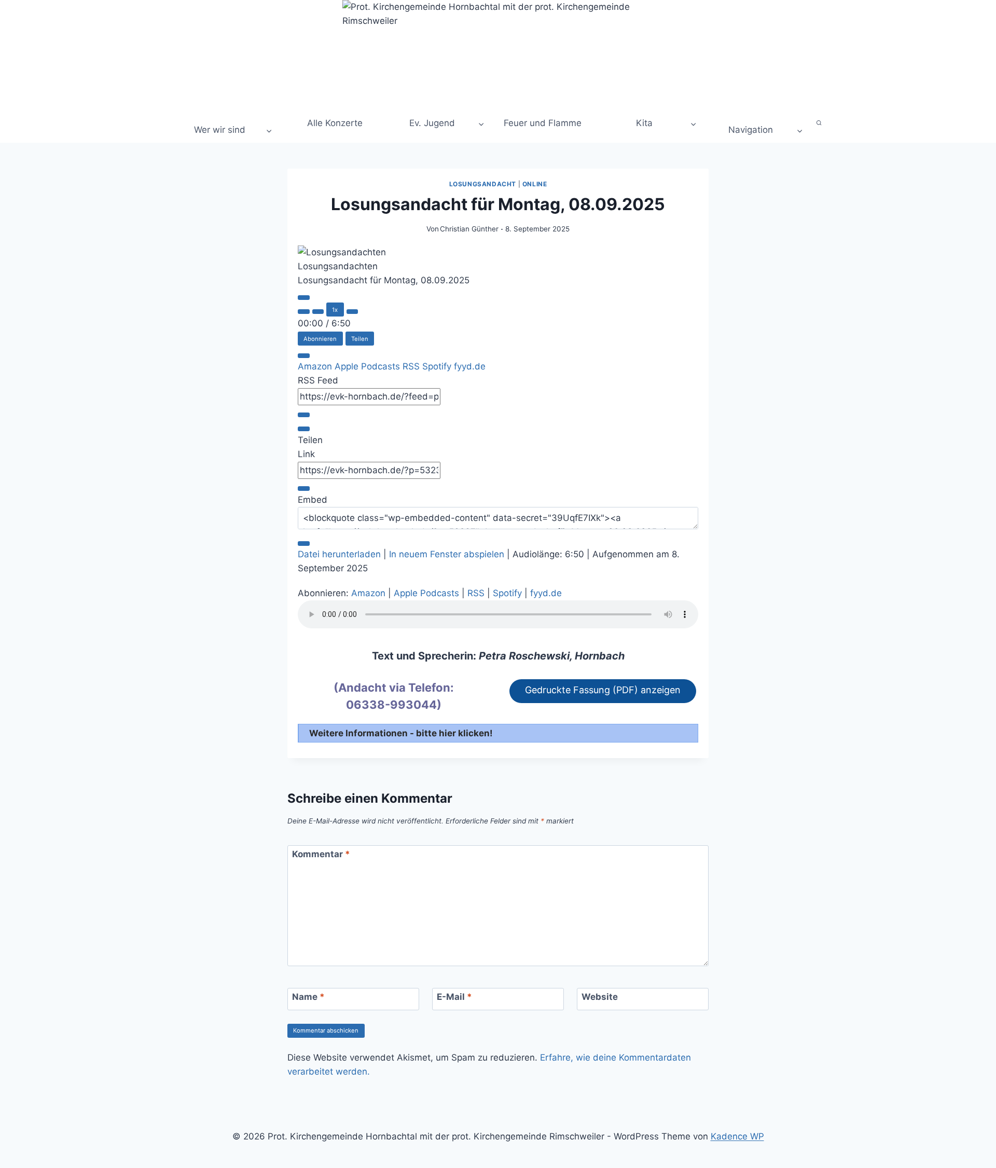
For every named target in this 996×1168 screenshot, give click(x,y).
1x (335, 309)
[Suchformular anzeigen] (819, 123)
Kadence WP (737, 1136)
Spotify (438, 366)
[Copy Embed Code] (304, 543)
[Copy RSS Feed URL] (304, 415)
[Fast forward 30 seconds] (352, 311)
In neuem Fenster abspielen (446, 554)
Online (534, 184)
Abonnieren (320, 338)
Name (308, 997)
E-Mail (454, 997)
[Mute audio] (304, 311)
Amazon (316, 366)
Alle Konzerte (334, 123)
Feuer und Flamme (543, 123)
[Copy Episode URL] (304, 488)
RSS (412, 366)
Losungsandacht (482, 184)
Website (600, 997)
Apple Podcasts (369, 366)
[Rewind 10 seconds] (318, 311)
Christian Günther (469, 229)
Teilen (359, 338)
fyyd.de (470, 366)
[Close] (304, 355)
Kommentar (321, 854)
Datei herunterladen (339, 554)
